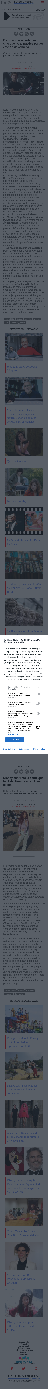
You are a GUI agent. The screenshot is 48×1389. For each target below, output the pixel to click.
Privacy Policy (39, 749)
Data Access (24, 749)
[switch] (38, 694)
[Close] (42, 640)
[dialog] (24, 694)
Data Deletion (9, 749)
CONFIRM (15, 739)
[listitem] (24, 688)
